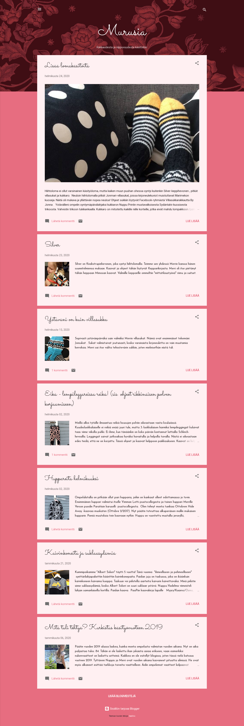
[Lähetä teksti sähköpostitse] (80, 222)
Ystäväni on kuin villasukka (76, 319)
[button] (197, 64)
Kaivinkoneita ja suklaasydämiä (80, 553)
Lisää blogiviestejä (122, 696)
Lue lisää (192, 221)
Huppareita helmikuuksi (71, 479)
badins (132, 716)
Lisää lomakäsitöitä (67, 66)
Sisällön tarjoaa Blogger (124, 708)
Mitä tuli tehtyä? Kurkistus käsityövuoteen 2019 (104, 628)
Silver (52, 245)
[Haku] (204, 10)
